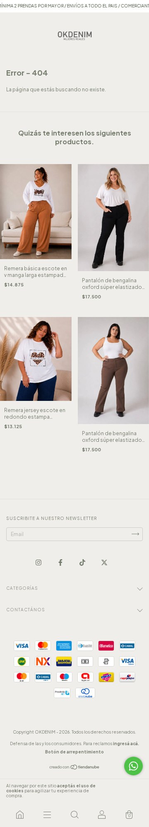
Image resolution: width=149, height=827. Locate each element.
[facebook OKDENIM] (61, 562)
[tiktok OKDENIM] (83, 562)
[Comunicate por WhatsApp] (133, 766)
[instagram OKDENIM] (39, 562)
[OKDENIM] (20, 814)
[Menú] (47, 814)
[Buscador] (74, 814)
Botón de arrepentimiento (74, 751)
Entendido (126, 791)
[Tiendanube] (75, 768)
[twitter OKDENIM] (104, 562)
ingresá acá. (126, 743)
